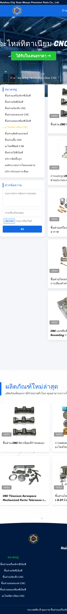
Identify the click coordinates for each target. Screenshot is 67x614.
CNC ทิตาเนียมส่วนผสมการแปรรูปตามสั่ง (23, 445)
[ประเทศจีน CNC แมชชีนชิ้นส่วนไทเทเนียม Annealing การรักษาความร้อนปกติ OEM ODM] (24, 473)
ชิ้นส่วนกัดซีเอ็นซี (14, 102)
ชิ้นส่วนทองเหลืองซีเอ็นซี (18, 121)
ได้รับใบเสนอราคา (31, 56)
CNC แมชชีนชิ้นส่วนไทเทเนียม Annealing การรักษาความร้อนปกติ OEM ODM (24, 498)
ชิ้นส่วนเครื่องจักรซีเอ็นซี (18, 95)
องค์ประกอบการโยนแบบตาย (20, 165)
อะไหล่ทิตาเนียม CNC (16, 127)
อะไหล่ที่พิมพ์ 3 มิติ (14, 146)
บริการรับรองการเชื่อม (16, 171)
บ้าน (12, 77)
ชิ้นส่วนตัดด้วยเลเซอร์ (16, 133)
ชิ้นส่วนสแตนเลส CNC (17, 114)
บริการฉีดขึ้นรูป (13, 158)
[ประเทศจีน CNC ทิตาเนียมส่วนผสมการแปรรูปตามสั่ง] (24, 420)
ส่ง (22, 229)
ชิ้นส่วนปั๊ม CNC (13, 139)
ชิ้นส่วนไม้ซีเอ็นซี (14, 152)
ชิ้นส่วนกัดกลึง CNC (15, 108)
